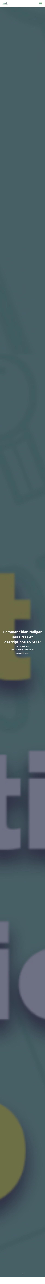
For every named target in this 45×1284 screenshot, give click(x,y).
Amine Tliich (24, 653)
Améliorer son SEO (27, 650)
